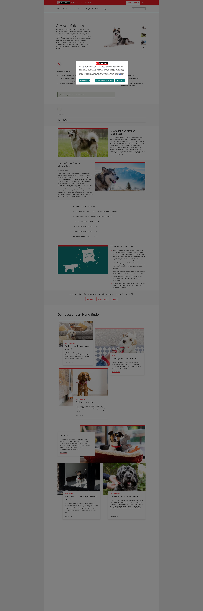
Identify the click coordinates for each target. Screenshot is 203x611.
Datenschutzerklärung (113, 76)
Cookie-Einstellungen (84, 80)
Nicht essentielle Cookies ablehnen (104, 80)
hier (120, 74)
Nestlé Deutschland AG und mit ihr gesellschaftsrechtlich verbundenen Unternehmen (98, 67)
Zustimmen (120, 80)
